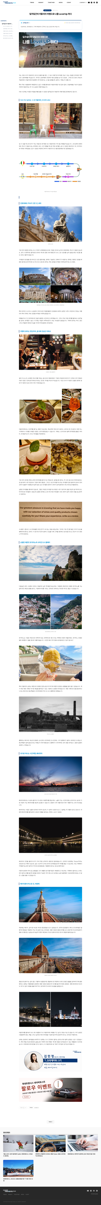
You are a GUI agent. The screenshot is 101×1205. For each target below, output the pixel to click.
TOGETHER (51, 2)
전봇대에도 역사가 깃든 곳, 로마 (8, 28)
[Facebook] (94, 2)
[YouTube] (89, 2)
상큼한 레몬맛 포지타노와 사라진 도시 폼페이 (8, 33)
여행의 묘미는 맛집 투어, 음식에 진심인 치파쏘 (8, 31)
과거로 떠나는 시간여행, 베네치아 (8, 35)
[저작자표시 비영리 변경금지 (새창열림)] (36, 1107)
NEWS (60, 2)
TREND (32, 2)
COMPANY (82, 2)
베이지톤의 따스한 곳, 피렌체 (8, 38)
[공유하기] (24, 1108)
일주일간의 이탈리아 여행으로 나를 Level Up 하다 (8, 23)
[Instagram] (91, 2)
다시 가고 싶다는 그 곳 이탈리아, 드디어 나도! (8, 26)
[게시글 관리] (26, 1108)
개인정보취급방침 (94, 1194)
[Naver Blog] (97, 2)
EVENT (69, 2)
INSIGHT (41, 2)
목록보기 (50, 1121)
